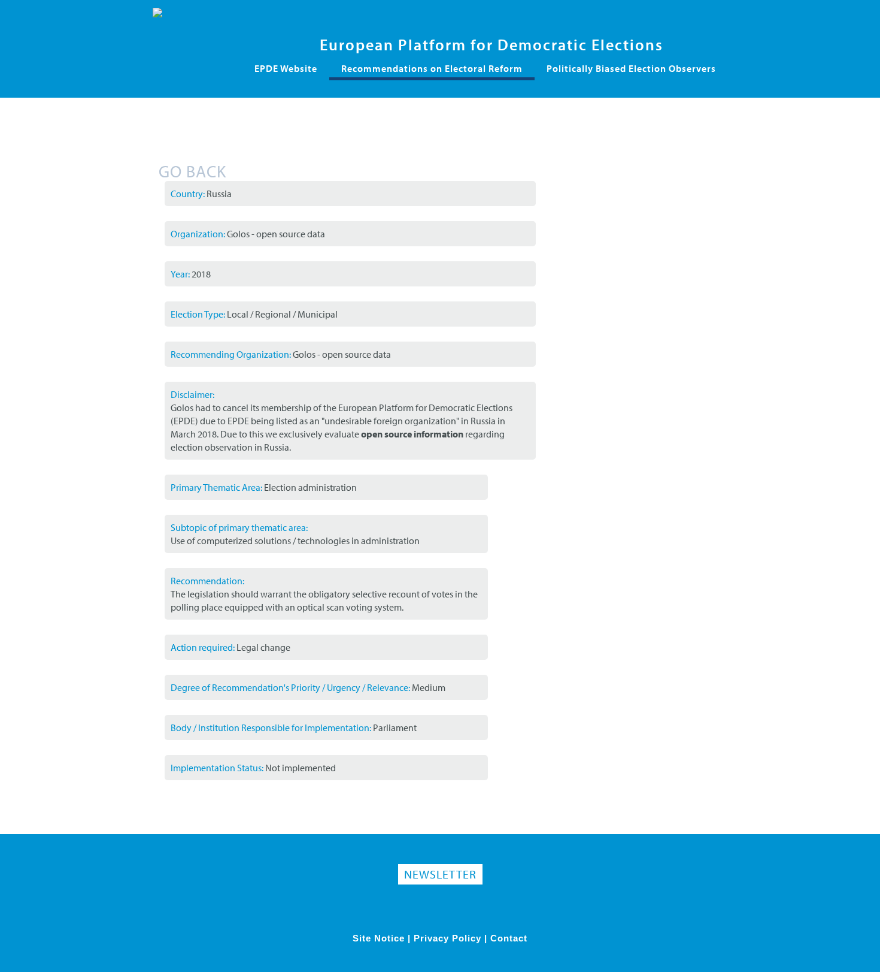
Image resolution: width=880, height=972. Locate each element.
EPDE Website (285, 68)
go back (192, 171)
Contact (508, 938)
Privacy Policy (447, 938)
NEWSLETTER (440, 874)
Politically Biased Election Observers (631, 68)
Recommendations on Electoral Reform (432, 68)
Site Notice (379, 938)
